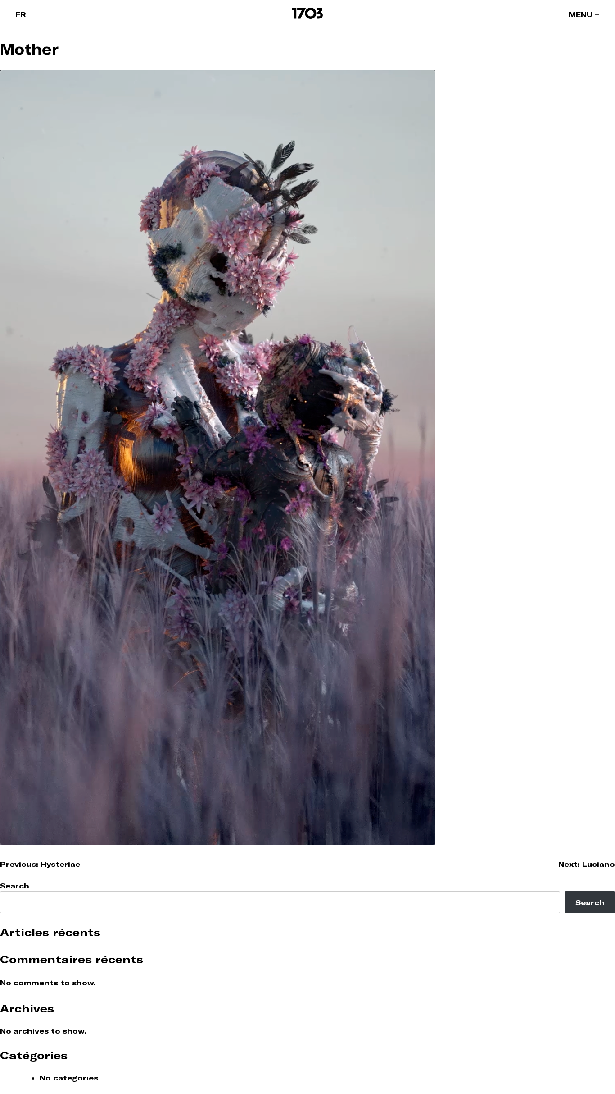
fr (20, 14)
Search (14, 885)
